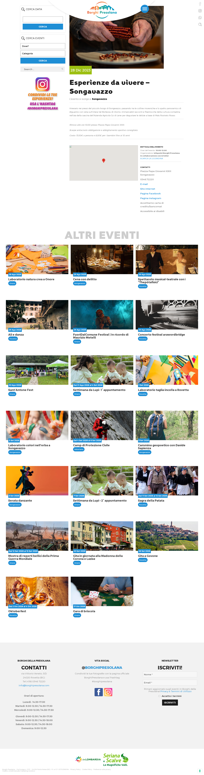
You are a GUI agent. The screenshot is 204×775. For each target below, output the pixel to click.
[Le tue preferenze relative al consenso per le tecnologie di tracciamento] (200, 771)
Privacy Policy (75, 769)
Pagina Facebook (150, 193)
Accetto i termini (171, 696)
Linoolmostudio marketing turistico (21, 771)
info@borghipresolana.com (34, 685)
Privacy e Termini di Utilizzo (175, 691)
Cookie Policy (87, 769)
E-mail (144, 184)
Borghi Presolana (8, 769)
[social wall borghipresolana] (42, 93)
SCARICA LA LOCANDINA (151, 158)
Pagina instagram (150, 198)
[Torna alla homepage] (102, 10)
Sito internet (147, 188)
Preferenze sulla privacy (102, 769)
